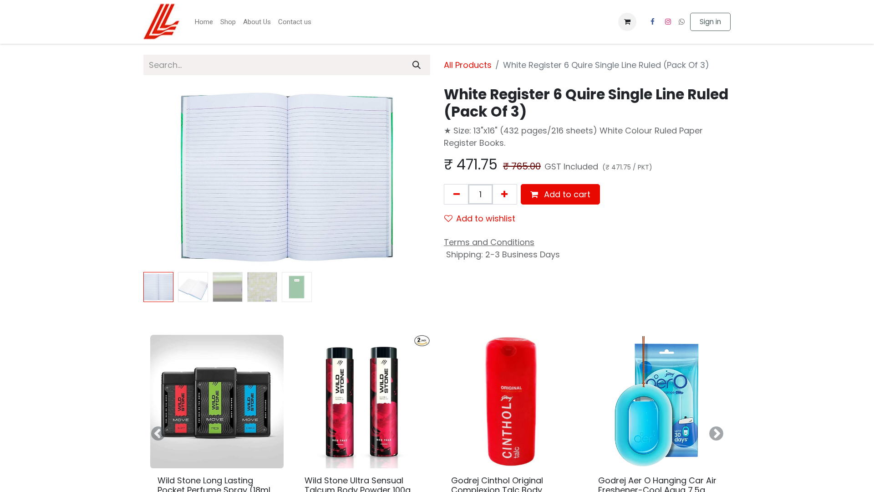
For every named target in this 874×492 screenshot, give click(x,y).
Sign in (710, 21)
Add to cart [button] (566, 194)
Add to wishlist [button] (485, 218)
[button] (165, 177)
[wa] (681, 21)
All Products (468, 65)
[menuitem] (204, 22)
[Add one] (504, 194)
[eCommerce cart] (627, 22)
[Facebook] (652, 22)
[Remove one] (456, 194)
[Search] (416, 65)
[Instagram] (668, 22)
